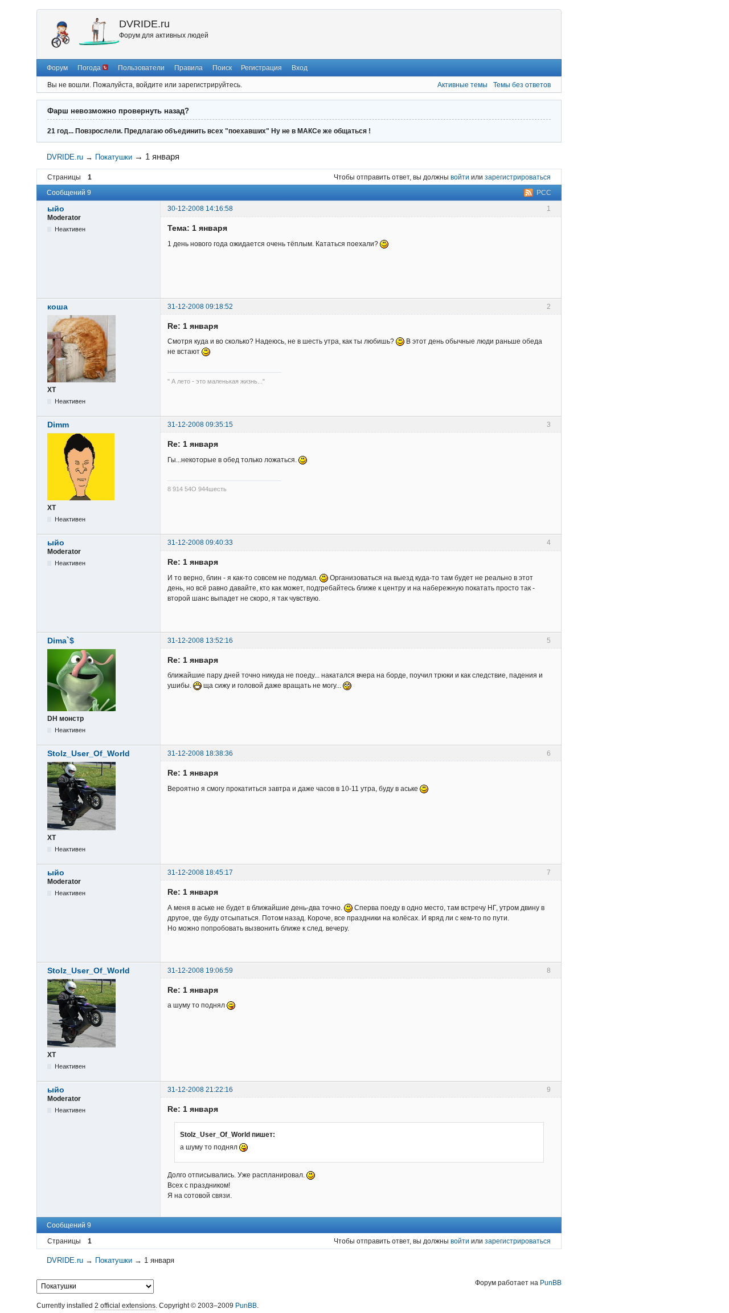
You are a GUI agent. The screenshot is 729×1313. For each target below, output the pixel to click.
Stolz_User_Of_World (88, 753)
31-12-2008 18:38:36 (200, 753)
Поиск (222, 68)
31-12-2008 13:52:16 (200, 641)
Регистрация (261, 68)
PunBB (551, 1283)
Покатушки (113, 157)
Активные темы (462, 85)
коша (57, 306)
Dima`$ (60, 640)
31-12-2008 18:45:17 (200, 872)
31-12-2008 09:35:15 (200, 425)
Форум (57, 68)
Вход (300, 68)
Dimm (58, 424)
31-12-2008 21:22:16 (200, 1090)
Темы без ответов (522, 85)
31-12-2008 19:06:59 (200, 970)
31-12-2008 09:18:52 (200, 307)
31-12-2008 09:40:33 (200, 543)
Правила (188, 68)
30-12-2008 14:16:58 (200, 209)
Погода (90, 68)
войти (459, 177)
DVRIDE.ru (144, 24)
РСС (543, 193)
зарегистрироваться (518, 177)
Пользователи (141, 68)
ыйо (55, 208)
